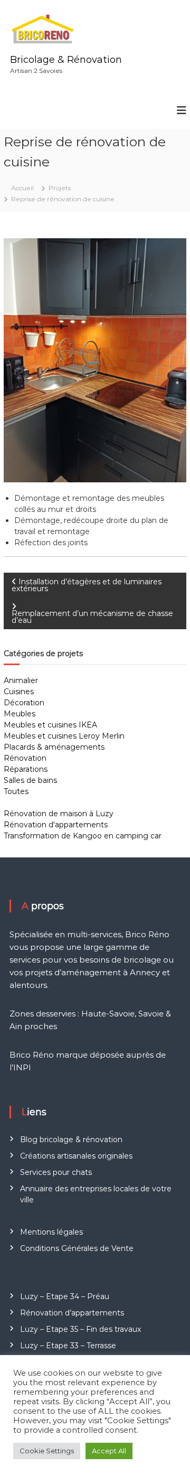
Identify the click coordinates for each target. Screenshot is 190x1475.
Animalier (21, 680)
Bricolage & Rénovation (66, 60)
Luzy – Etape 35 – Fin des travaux (80, 1329)
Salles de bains (30, 780)
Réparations (26, 769)
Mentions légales (51, 1232)
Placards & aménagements (54, 747)
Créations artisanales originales (76, 1156)
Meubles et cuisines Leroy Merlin (64, 736)
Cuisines (19, 691)
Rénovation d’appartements (72, 1313)
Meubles (19, 713)
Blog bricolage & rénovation (71, 1139)
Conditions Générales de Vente (77, 1248)
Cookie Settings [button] (47, 1450)
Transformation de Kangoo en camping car (83, 836)
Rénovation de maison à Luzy (58, 813)
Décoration (24, 702)
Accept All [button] (109, 1450)
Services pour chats (56, 1172)
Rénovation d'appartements (56, 824)
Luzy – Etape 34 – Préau (64, 1296)
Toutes (16, 791)
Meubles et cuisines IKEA (50, 725)
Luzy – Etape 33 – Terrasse (68, 1345)
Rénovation (25, 758)
